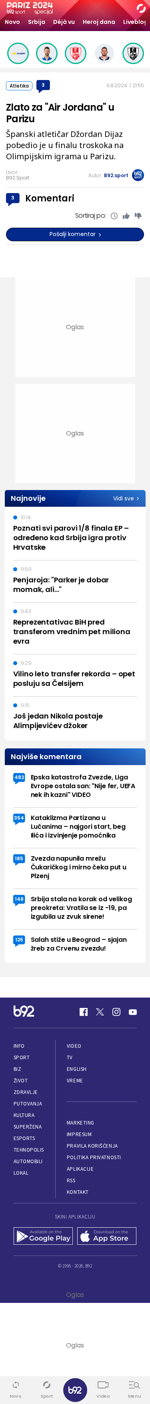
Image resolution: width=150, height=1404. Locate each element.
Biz (18, 1069)
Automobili (28, 1161)
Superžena (28, 1126)
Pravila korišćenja (92, 1145)
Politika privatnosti (94, 1157)
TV (70, 1057)
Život (21, 1080)
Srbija (36, 22)
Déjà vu (64, 22)
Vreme (75, 1080)
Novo (12, 22)
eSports (24, 1138)
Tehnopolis (29, 1149)
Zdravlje (26, 1092)
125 (19, 939)
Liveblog (135, 22)
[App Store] (107, 1236)
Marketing (80, 1122)
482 (19, 777)
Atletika (19, 85)
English (77, 1069)
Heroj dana (99, 22)
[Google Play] (43, 1236)
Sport (22, 1057)
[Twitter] (100, 1012)
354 (19, 817)
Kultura (24, 1115)
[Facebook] (84, 1012)
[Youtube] (133, 1012)
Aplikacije (80, 1169)
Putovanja (28, 1103)
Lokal (21, 1173)
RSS (71, 1180)
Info (19, 1046)
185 (19, 858)
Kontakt (78, 1192)
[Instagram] (116, 1012)
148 (19, 899)
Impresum (79, 1134)
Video (74, 1046)
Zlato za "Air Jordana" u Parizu (60, 113)
